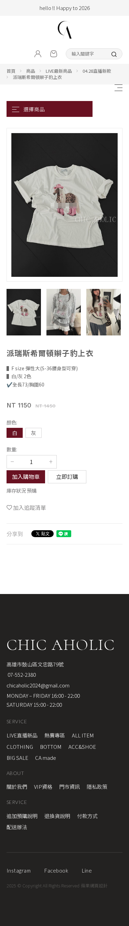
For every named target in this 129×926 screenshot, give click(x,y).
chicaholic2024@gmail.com (38, 685)
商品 (30, 71)
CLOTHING (20, 746)
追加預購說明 (22, 815)
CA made (45, 757)
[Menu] (118, 87)
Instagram (19, 870)
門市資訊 (69, 786)
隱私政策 (97, 786)
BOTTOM (51, 746)
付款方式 (87, 815)
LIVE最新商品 (59, 71)
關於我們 (17, 786)
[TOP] (120, 733)
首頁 (11, 71)
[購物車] (53, 54)
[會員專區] (38, 54)
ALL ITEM (83, 735)
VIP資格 (43, 786)
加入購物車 (26, 476)
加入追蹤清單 (29, 507)
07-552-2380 (21, 674)
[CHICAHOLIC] (65, 30)
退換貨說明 (57, 815)
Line (87, 870)
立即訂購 (67, 476)
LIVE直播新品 (22, 735)
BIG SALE (17, 757)
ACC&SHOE (82, 746)
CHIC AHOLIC (61, 644)
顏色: (12, 422)
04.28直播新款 (97, 71)
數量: (12, 449)
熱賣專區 (54, 735)
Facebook (56, 870)
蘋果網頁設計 (94, 885)
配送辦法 (17, 827)
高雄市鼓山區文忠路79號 (35, 664)
